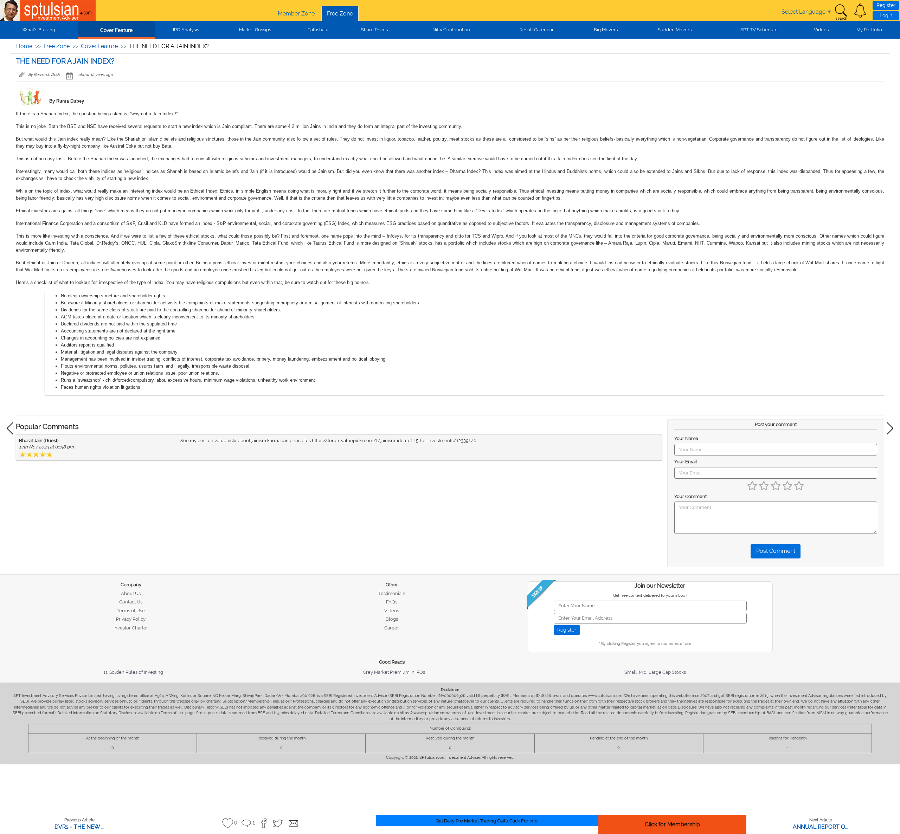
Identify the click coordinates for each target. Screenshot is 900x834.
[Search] (841, 12)
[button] (860, 11)
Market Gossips (255, 29)
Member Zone (296, 13)
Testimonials (391, 593)
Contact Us (130, 602)
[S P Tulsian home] (10, 10)
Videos (821, 29)
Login (886, 15)
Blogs (392, 619)
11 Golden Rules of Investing (133, 672)
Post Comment (775, 551)
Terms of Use (131, 610)
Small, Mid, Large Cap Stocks (655, 672)
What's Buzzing (38, 29)
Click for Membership (672, 824)
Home (24, 46)
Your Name (686, 438)
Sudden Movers (675, 29)
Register (885, 5)
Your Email (685, 461)
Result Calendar (537, 29)
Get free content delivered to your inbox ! (650, 595)
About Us (131, 593)
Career (391, 628)
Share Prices (374, 29)
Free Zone (340, 13)
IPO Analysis (186, 29)
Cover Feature (116, 30)
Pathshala (318, 29)
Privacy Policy (131, 619)
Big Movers (606, 29)
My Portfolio (869, 29)
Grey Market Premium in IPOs (394, 672)
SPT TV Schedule (759, 29)
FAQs (391, 602)
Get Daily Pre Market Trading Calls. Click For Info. (487, 820)
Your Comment (690, 496)
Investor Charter (131, 628)
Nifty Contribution (451, 29)
